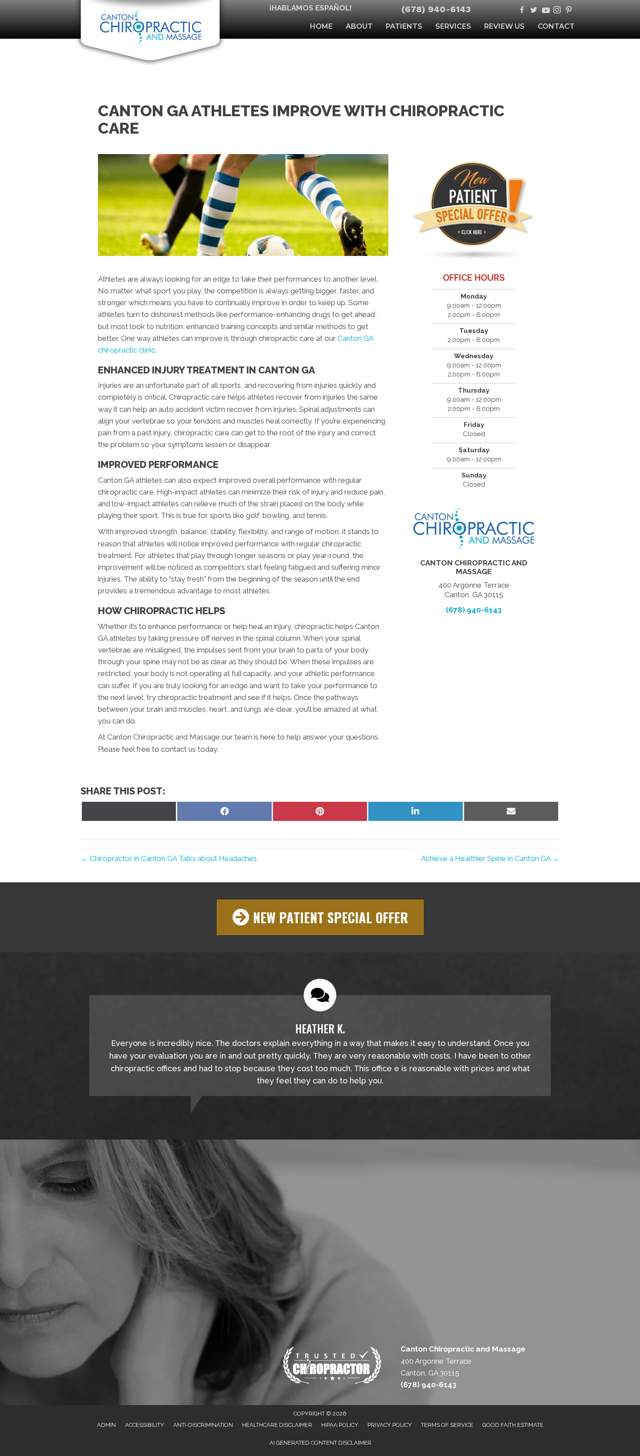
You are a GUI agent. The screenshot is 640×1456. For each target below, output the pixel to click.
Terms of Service (447, 1425)
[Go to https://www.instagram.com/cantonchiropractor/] (557, 11)
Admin (106, 1425)
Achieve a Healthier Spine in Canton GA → (490, 858)
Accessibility (144, 1425)
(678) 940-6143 (436, 9)
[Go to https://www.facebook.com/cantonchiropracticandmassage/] (521, 11)
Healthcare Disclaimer (277, 1425)
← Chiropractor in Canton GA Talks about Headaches (169, 858)
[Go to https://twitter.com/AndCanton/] (533, 11)
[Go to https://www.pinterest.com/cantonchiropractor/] (569, 11)
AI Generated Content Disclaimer (320, 1442)
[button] (320, 917)
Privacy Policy (389, 1425)
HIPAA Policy (339, 1425)
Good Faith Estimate (512, 1425)
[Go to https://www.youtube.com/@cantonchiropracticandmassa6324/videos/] (545, 11)
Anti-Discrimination (203, 1425)
